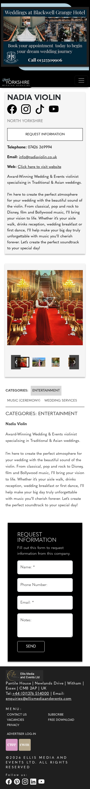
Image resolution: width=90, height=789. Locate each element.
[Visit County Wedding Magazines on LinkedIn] (33, 782)
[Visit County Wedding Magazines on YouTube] (42, 782)
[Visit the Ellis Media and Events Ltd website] (24, 675)
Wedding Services (60, 400)
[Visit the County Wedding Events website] (12, 745)
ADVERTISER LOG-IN (21, 734)
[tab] (18, 391)
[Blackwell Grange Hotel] (45, 37)
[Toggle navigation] (81, 80)
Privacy (13, 725)
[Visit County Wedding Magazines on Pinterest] (17, 782)
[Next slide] (74, 362)
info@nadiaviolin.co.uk (38, 157)
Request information (45, 134)
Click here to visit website (39, 167)
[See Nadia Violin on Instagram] (27, 109)
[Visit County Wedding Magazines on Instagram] (25, 782)
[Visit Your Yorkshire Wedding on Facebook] (9, 782)
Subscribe (56, 714)
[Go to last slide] (16, 362)
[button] (22, 362)
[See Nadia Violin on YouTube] (55, 109)
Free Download (61, 720)
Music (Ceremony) (23, 400)
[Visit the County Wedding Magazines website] (25, 745)
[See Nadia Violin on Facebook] (13, 109)
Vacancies (15, 720)
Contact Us (17, 714)
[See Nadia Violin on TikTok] (41, 109)
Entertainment (46, 390)
